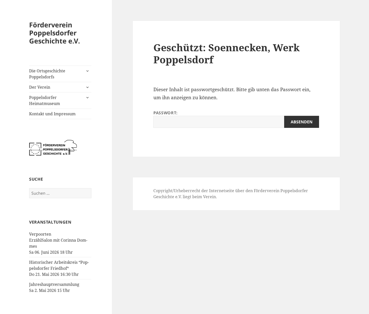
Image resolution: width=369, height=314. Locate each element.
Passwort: (165, 113)
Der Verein (39, 87)
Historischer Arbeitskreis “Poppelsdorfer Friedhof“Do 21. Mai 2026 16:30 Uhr (59, 268)
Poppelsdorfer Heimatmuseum (44, 100)
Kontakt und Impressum (52, 114)
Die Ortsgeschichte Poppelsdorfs (47, 74)
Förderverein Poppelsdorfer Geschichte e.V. (54, 32)
